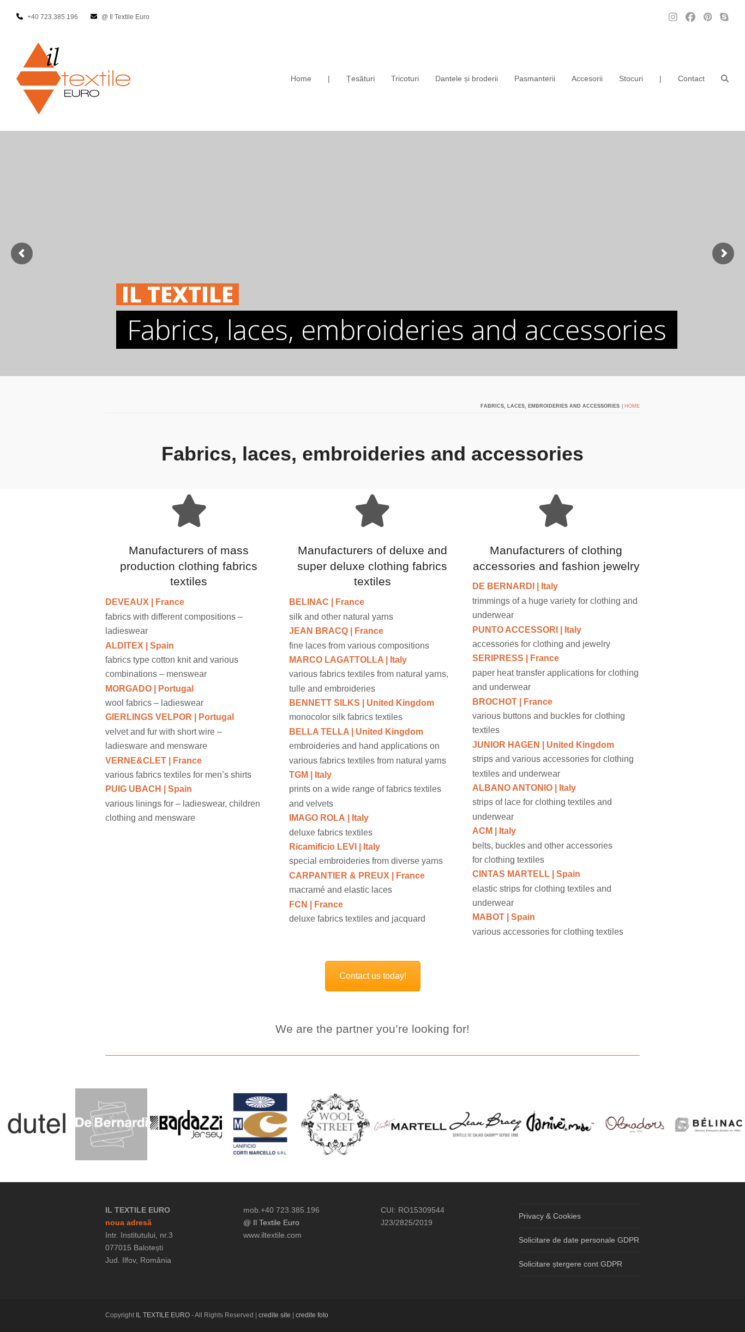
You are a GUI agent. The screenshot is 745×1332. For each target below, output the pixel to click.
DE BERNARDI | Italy (515, 586)
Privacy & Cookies (550, 1216)
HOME (632, 406)
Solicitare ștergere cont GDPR (570, 1264)
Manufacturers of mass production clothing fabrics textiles (188, 566)
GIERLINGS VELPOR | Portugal (169, 717)
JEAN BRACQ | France (336, 630)
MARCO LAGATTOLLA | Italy (348, 659)
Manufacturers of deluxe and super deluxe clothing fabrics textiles (372, 566)
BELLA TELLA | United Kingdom (356, 731)
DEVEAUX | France (144, 602)
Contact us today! (372, 975)
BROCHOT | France (512, 701)
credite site (275, 1315)
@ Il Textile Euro (271, 1222)
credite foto (312, 1315)
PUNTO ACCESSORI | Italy (526, 629)
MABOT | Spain (503, 917)
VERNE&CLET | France (153, 760)
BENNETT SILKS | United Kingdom (361, 702)
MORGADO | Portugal (149, 688)
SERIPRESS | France (515, 658)
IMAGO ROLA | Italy (329, 817)
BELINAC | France (326, 602)
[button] (725, 78)
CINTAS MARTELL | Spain (526, 874)
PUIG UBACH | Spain (148, 789)
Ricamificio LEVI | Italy (334, 846)
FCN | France (316, 904)
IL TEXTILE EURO (163, 1315)
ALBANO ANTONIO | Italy (524, 787)
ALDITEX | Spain (139, 645)
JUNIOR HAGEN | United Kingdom (543, 744)
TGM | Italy (310, 774)
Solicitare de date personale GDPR (579, 1240)
